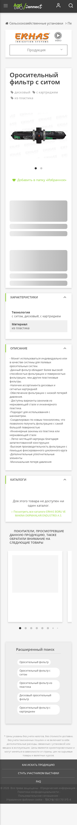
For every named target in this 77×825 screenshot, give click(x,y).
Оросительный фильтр (34, 662)
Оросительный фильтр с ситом (34, 672)
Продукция (36, 50)
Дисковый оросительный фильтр (35, 697)
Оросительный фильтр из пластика (35, 685)
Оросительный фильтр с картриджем (34, 709)
